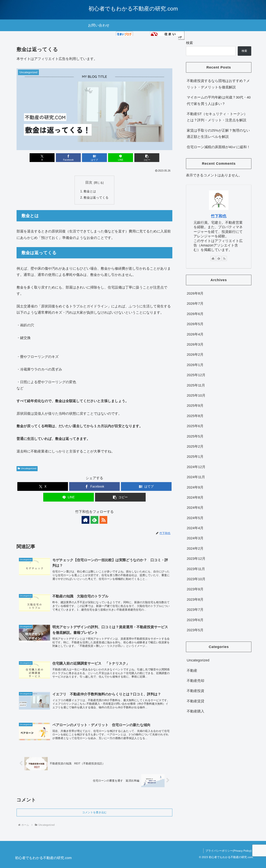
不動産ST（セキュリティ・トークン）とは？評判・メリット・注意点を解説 (217, 117)
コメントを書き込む (94, 812)
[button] (146, 157)
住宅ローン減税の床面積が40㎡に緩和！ (218, 147)
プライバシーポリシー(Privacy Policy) (228, 850)
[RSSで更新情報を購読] (103, 520)
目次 (88, 182)
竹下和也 (218, 216)
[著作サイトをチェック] (85, 520)
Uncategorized (28, 468)
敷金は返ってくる (96, 197)
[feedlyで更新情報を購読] (94, 520)
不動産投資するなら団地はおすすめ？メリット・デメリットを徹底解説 (218, 84)
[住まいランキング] (167, 35)
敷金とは (90, 191)
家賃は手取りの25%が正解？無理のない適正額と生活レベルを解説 (218, 134)
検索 (189, 43)
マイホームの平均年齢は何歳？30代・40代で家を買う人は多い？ (219, 100)
